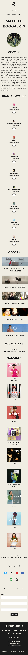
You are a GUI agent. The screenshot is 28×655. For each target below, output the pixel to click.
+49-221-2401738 (15, 641)
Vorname (3, 600)
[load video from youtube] (15, 261)
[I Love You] (14, 154)
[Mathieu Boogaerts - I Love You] (14, 433)
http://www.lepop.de (16, 645)
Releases (14, 14)
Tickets (23, 351)
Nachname (3, 606)
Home (8, 14)
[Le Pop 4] (14, 170)
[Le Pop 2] (14, 220)
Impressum (4, 651)
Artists (19, 14)
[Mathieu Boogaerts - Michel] (14, 476)
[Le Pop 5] (14, 137)
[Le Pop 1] (14, 236)
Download (21, 651)
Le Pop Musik (5, 557)
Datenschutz (13, 651)
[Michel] (14, 187)
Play (14, 112)
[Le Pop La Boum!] (14, 104)
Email (3, 595)
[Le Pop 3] (14, 203)
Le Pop (14, 379)
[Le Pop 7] (14, 121)
